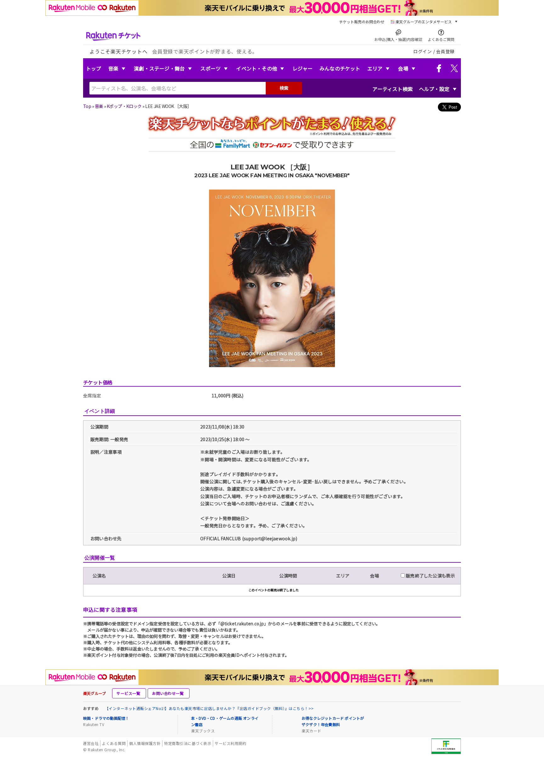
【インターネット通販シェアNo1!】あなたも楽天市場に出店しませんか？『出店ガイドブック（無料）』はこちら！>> (209, 708)
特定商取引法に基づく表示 (187, 743)
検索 (284, 88)
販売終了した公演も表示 (430, 575)
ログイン (422, 51)
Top (87, 106)
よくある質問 (114, 743)
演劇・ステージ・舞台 (159, 68)
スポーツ (210, 68)
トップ (93, 68)
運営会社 (91, 743)
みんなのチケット (340, 68)
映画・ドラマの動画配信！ (106, 718)
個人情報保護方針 (145, 743)
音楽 (113, 68)
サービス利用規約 (230, 743)
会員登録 (445, 51)
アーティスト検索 (392, 89)
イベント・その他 (256, 68)
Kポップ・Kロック (124, 106)
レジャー (302, 68)
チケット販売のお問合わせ (361, 21)
